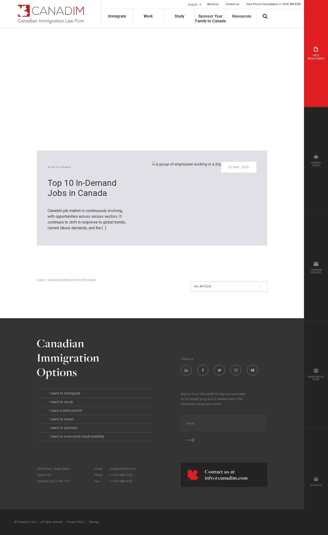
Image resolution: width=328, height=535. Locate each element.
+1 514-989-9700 (120, 475)
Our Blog (316, 485)
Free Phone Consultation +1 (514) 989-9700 (273, 4)
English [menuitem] (192, 4)
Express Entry (316, 164)
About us (213, 4)
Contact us (232, 4)
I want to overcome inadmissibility (76, 436)
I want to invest (61, 419)
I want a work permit (65, 410)
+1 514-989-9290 (120, 481)
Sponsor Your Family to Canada (210, 18)
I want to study (61, 402)
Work (148, 16)
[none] (194, 4)
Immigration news (316, 378)
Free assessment (316, 57)
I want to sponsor (63, 428)
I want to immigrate (64, 393)
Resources (241, 16)
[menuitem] (194, 4)
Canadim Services (316, 271)
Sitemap (94, 522)
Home (41, 280)
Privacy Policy (75, 522)
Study (179, 16)
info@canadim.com (122, 468)
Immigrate (117, 16)
